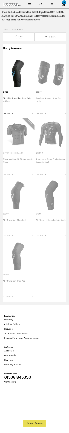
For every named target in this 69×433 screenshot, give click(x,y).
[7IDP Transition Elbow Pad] (18, 195)
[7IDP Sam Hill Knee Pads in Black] (51, 195)
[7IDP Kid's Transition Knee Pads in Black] (18, 73)
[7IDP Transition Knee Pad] (18, 256)
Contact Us (10, 382)
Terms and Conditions (16, 333)
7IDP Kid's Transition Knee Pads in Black (17, 99)
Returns (8, 329)
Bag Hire (8, 360)
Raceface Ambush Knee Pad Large (48, 99)
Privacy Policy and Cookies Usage (21, 338)
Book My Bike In (12, 364)
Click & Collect (12, 324)
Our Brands (10, 355)
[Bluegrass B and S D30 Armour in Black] (18, 134)
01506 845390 (17, 377)
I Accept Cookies (34, 423)
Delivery (8, 319)
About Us (9, 350)
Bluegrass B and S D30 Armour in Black (18, 160)
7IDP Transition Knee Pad (14, 281)
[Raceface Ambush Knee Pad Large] (51, 73)
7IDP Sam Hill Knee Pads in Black (50, 220)
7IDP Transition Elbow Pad (14, 220)
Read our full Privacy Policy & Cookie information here (34, 415)
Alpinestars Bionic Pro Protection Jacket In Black (50, 160)
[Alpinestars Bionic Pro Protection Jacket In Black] (51, 134)
